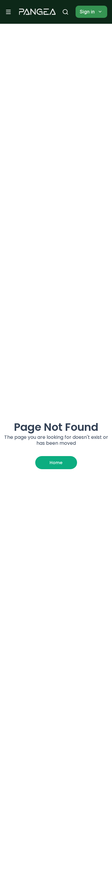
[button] (8, 11)
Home (56, 463)
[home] (37, 12)
